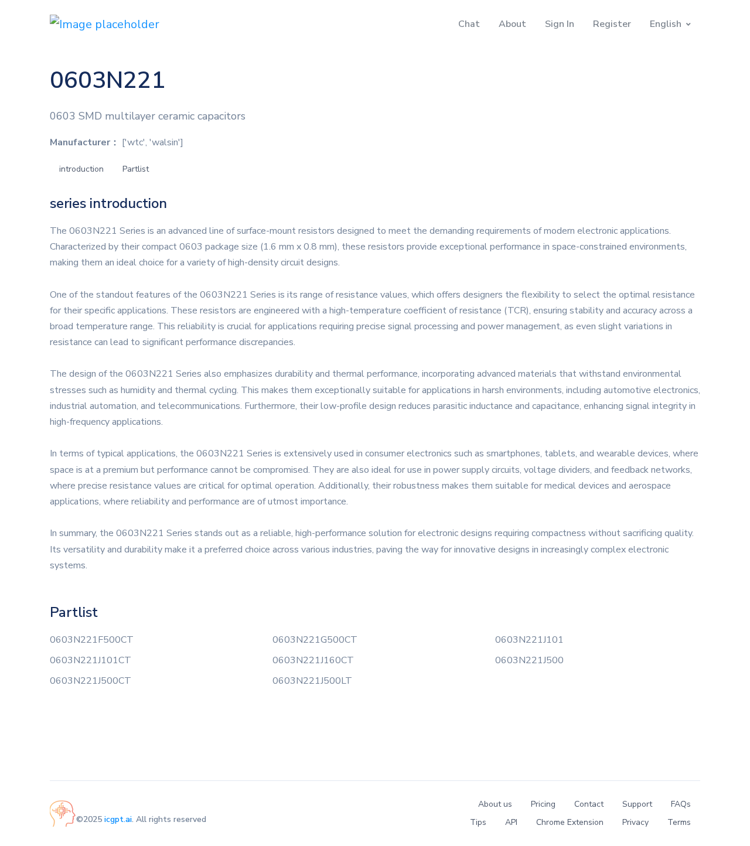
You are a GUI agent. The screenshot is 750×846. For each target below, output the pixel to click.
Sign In (559, 24)
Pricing (543, 804)
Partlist (135, 169)
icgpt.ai (118, 819)
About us (495, 804)
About (512, 24)
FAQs (681, 804)
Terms (679, 822)
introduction (81, 169)
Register (612, 24)
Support (637, 804)
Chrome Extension (570, 822)
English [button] (665, 24)
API (511, 822)
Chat (469, 24)
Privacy (635, 822)
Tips (478, 822)
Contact (589, 804)
